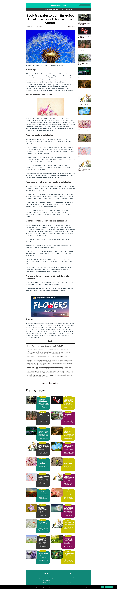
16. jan (42, 489)
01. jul (42, 396)
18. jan (42, 443)
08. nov (68, 396)
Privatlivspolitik (108, 587)
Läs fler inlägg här (50, 383)
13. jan (68, 551)
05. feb (68, 412)
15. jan (68, 504)
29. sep (42, 412)
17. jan (68, 458)
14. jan (42, 535)
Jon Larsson (39, 26)
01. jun (42, 427)
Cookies (61, 9)
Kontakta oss (68, 9)
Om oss (55, 9)
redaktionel (71, 26)
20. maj (68, 427)
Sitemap (71, 584)
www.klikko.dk (47, 584)
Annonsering (48, 9)
